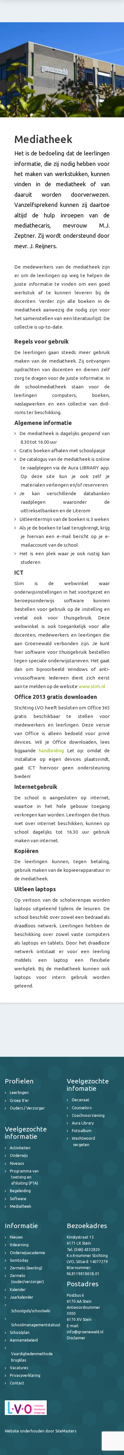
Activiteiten (20, 1148)
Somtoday (19, 1260)
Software (18, 1199)
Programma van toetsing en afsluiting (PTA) (24, 1177)
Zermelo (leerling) (26, 1268)
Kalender (18, 1290)
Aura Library (83, 1123)
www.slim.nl (92, 686)
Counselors (82, 1108)
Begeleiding (20, 1191)
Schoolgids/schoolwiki (30, 1311)
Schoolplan (20, 1332)
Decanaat (80, 1100)
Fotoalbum (82, 1131)
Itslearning (19, 1245)
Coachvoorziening (88, 1115)
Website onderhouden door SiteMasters (40, 1431)
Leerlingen (19, 1092)
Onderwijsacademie (27, 1253)
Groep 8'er (19, 1100)
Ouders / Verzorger (27, 1108)
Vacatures (19, 1368)
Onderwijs (19, 1155)
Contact (17, 1383)
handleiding (51, 750)
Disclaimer (76, 1338)
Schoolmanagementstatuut (35, 1325)
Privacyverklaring (25, 1375)
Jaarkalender (21, 1297)
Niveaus (17, 1163)
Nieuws (16, 1237)
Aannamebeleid (24, 1340)
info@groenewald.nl (85, 1332)
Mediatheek (20, 1206)
